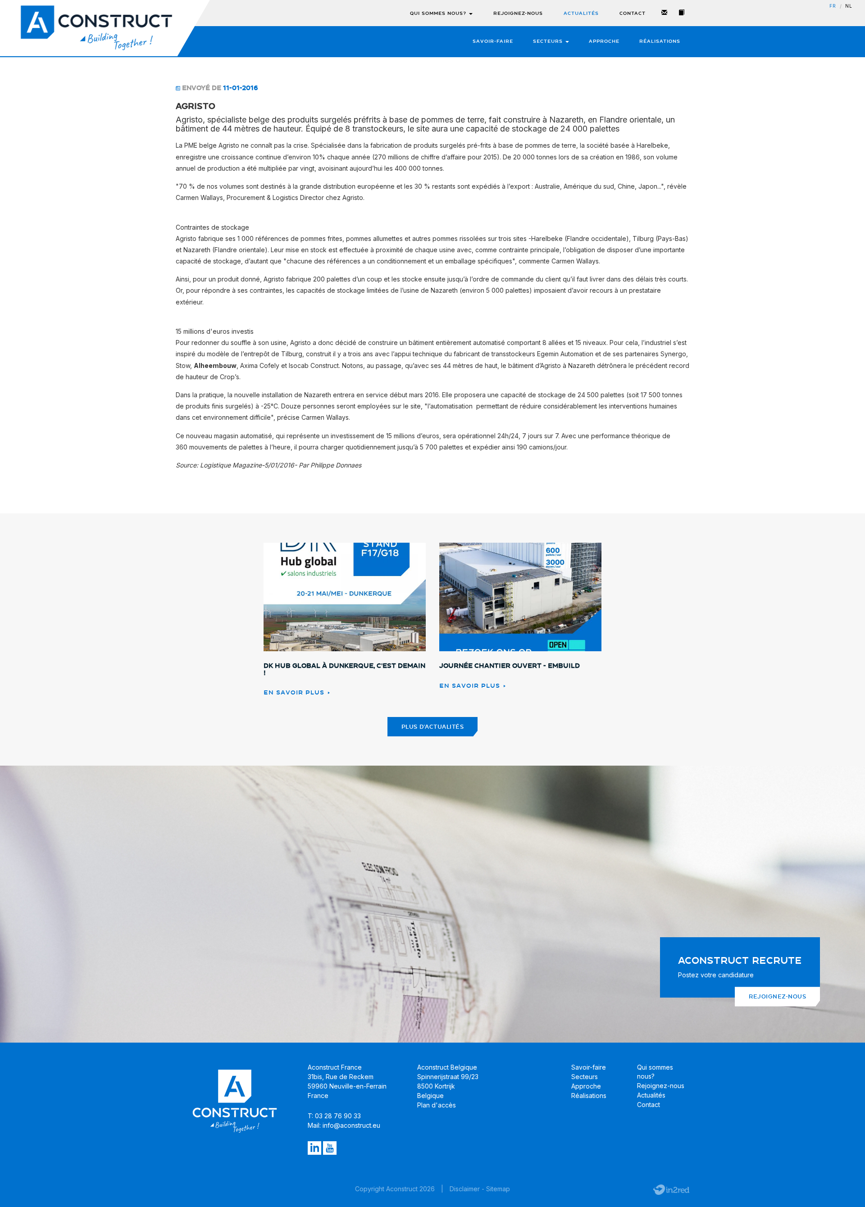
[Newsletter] (664, 13)
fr (832, 6)
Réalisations (659, 41)
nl (848, 6)
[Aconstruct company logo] (96, 27)
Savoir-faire (493, 41)
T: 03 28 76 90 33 (334, 1116)
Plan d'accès (436, 1105)
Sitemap (498, 1189)
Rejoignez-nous (518, 13)
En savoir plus (295, 692)
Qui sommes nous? (439, 13)
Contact (632, 13)
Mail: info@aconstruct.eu (344, 1125)
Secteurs (549, 41)
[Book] (681, 13)
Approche (604, 41)
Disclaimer (465, 1189)
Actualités (581, 13)
